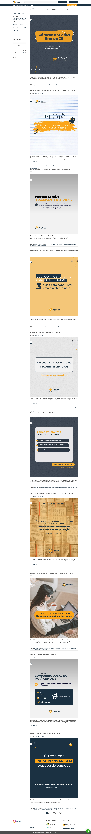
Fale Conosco (31, 5)
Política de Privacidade (34, 823)
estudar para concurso (41, 649)
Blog (27, 5)
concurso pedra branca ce (72, 84)
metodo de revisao (33, 408)
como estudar (46, 808)
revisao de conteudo (39, 408)
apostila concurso (47, 244)
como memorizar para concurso (61, 808)
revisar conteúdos (42, 809)
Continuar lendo (34, 161)
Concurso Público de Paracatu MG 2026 (42, 413)
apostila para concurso (47, 165)
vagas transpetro (43, 245)
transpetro (34, 245)
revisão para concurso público (34, 809)
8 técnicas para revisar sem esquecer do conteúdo (45, 733)
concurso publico (32, 85)
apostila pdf (52, 165)
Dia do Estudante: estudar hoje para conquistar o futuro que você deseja (19, 19)
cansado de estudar (53, 648)
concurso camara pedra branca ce (63, 84)
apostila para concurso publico (45, 84)
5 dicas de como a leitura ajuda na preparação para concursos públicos (51, 493)
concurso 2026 (55, 84)
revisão (75, 808)
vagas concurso (38, 245)
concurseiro (56, 165)
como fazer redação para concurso (65, 326)
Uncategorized (32, 8)
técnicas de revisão (54, 809)
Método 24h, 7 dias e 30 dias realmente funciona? (18, 34)
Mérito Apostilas (41, 93)
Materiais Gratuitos (72, 5)
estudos (46, 649)
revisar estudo (44, 408)
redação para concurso (33, 327)
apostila (42, 165)
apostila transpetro (59, 244)
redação (76, 326)
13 (58, 813)
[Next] (61, 813)
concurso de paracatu (69, 487)
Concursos (32, 168)
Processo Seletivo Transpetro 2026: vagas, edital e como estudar (19, 23)
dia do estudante (68, 165)
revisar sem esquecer (48, 809)
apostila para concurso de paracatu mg (54, 487)
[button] (62, 2)
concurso (52, 84)
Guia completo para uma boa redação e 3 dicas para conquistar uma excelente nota (19, 29)
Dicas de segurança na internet (68, 828)
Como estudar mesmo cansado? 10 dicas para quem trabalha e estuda (51, 574)
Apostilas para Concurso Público (21, 5)
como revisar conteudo (69, 407)
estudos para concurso (37, 488)
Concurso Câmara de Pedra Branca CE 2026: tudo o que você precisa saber (19, 13)
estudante (73, 165)
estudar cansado (35, 649)
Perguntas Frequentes (34, 825)
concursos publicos (69, 808)
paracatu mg (43, 488)
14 (23, 52)
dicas (62, 648)
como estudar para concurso (61, 407)
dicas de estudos (65, 648)
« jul (13, 60)
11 (17, 52)
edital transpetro (70, 244)
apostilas (42, 808)
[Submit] (56, 2)
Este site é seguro (33, 820)
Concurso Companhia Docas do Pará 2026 (43, 654)
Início (14, 5)
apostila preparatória (53, 244)
